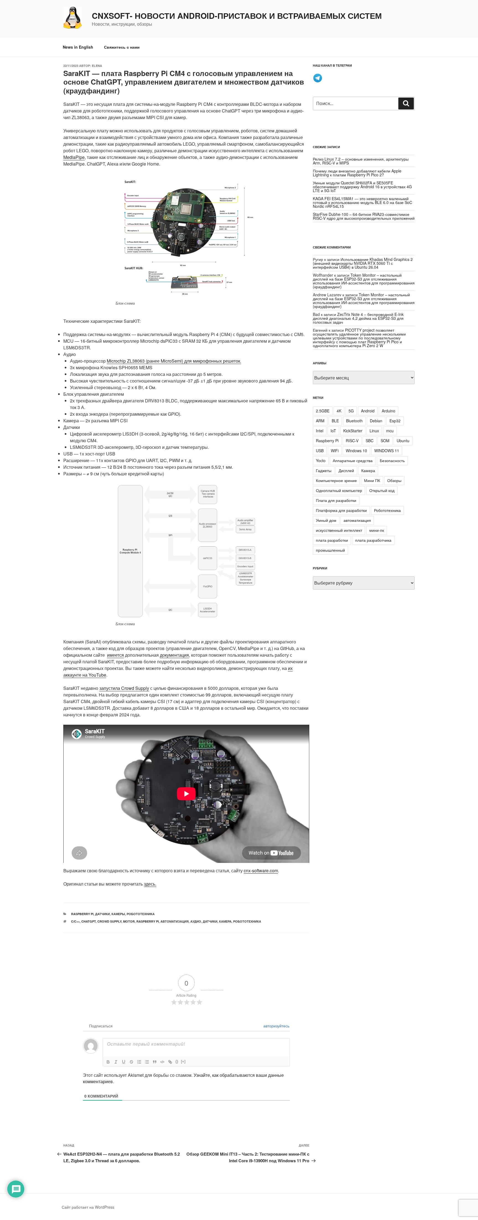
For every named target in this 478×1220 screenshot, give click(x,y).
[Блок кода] (162, 1062)
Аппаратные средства (353, 460)
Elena (97, 66)
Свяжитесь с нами (122, 47)
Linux (374, 430)
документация (174, 655)
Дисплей (346, 470)
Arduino (388, 410)
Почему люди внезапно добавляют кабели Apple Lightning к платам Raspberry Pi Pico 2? (357, 172)
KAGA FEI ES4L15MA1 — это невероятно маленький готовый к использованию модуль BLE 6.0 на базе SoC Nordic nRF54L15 (362, 202)
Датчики (210, 921)
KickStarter (352, 430)
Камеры (118, 914)
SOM (385, 440)
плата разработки (332, 540)
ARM (320, 420)
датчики (102, 914)
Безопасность (392, 460)
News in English (78, 47)
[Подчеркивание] (124, 1062)
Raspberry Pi (82, 914)
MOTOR (129, 921)
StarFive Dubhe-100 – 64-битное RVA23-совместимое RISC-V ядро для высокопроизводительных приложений (364, 216)
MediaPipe (74, 157)
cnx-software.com (261, 870)
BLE (335, 420)
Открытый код (381, 490)
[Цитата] (155, 1062)
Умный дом (326, 520)
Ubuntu (403, 440)
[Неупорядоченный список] (147, 1062)
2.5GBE (322, 410)
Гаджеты (323, 470)
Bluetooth (354, 420)
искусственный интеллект (339, 530)
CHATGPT (88, 921)
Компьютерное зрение (336, 480)
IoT (333, 430)
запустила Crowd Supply (124, 688)
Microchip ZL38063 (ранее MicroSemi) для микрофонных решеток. (174, 361)
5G (351, 410)
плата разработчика (373, 540)
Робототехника (141, 914)
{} (176, 1061)
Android (368, 410)
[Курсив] (116, 1062)
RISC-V (352, 440)
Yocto (321, 460)
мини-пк (376, 530)
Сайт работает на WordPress (88, 1207)
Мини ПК (372, 480)
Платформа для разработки (341, 510)
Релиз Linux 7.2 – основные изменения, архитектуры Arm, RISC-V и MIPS (361, 161)
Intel (319, 430)
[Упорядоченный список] (139, 1062)
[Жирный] (108, 1062)
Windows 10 (356, 450)
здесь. (150, 884)
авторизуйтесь (275, 1025)
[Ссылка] (170, 1062)
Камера (225, 921)
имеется (115, 655)
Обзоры (394, 480)
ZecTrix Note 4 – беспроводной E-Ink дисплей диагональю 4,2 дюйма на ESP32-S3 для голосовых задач (358, 318)
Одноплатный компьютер (339, 490)
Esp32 (395, 420)
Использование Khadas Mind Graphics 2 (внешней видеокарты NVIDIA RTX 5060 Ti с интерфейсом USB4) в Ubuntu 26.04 (363, 263)
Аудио (195, 921)
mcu (390, 430)
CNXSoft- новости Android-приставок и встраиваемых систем (237, 16)
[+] (183, 1061)
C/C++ (75, 921)
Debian (376, 420)
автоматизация (174, 921)
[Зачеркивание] (131, 1062)
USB (320, 450)
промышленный (330, 550)
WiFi (335, 450)
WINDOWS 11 (386, 450)
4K (339, 410)
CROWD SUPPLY (109, 921)
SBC (369, 440)
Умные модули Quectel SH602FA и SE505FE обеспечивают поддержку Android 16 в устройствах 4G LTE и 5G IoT (362, 186)
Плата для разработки (336, 500)
